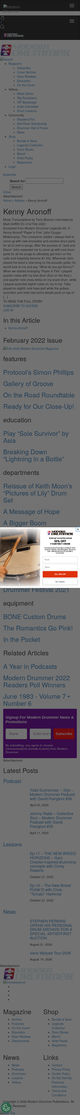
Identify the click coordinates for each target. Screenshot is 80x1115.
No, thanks (60, 581)
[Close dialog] (78, 529)
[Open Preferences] (6, 1107)
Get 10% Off (60, 574)
